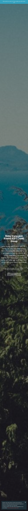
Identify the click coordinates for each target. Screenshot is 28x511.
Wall (27, 255)
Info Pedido (14, 274)
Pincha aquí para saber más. (13, 507)
